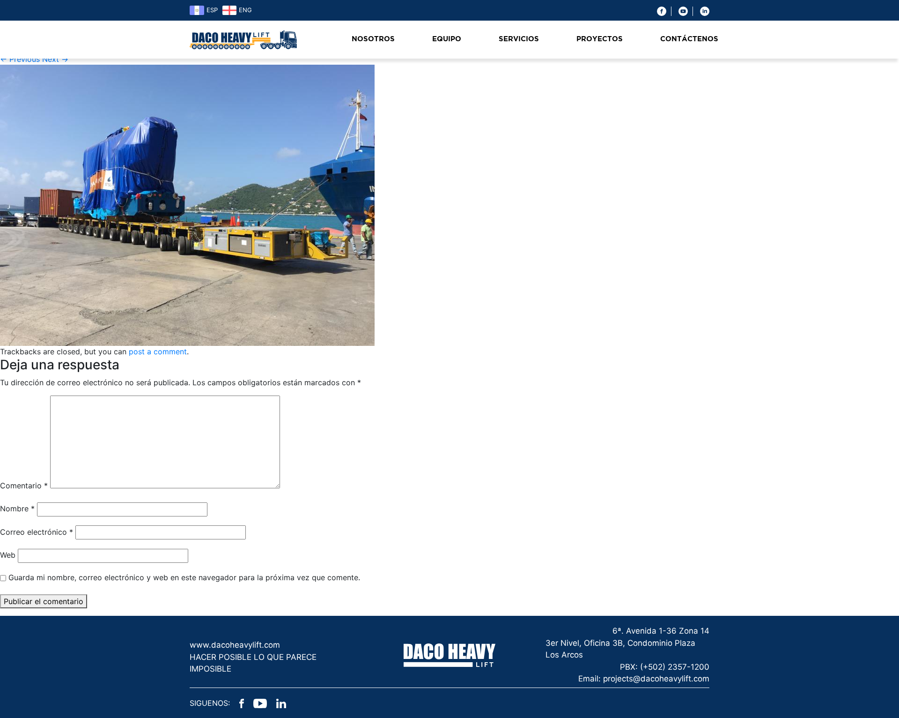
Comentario (24, 485)
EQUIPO (446, 39)
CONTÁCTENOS (689, 39)
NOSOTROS (373, 39)
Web (7, 555)
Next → (55, 59)
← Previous (20, 59)
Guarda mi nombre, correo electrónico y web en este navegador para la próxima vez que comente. (184, 577)
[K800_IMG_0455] (187, 204)
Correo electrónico (36, 532)
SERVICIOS (519, 39)
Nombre (17, 508)
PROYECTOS (599, 39)
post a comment (158, 351)
